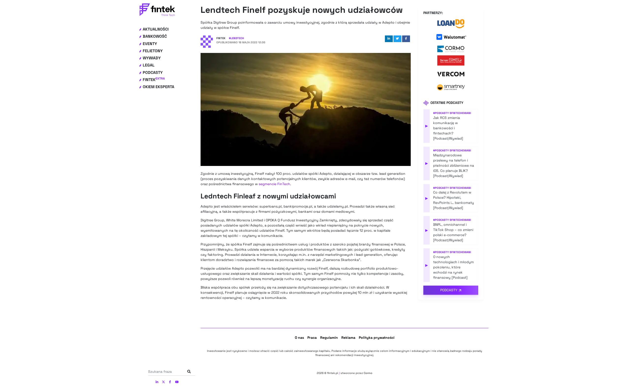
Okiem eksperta (158, 86)
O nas (299, 337)
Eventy (150, 43)
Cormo (368, 373)
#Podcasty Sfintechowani (452, 113)
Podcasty (153, 72)
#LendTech (236, 38)
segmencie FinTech (274, 184)
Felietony (153, 50)
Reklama (348, 337)
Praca (312, 337)
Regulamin (329, 337)
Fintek (154, 79)
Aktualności (156, 29)
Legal (149, 65)
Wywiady (152, 58)
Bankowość (155, 36)
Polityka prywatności (376, 337)
